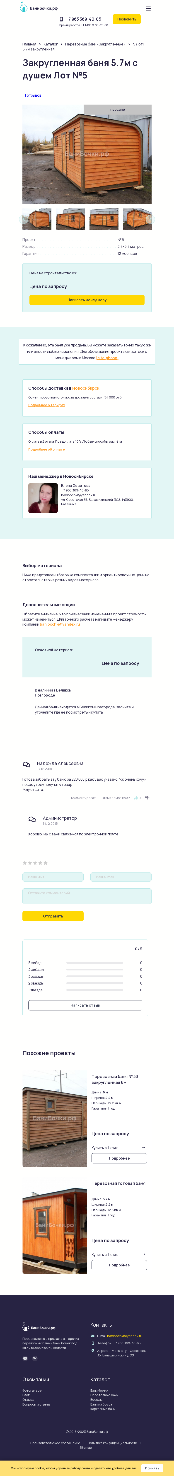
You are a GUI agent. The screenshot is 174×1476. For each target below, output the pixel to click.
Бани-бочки (99, 1390)
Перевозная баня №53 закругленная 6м (115, 1079)
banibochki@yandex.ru (60, 624)
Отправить (53, 916)
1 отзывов (33, 95)
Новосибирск (85, 388)
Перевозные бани (104, 1395)
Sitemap (86, 1447)
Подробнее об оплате (46, 449)
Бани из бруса (101, 1404)
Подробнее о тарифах (46, 405)
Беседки (97, 1399)
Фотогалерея (33, 1390)
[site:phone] (107, 357)
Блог (26, 1395)
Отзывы (28, 1399)
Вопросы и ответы (36, 1404)
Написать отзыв (85, 1005)
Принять (152, 1468)
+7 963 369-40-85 (83, 19)
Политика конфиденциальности (112, 1443)
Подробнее (119, 1158)
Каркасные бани (103, 1409)
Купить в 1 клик (105, 1147)
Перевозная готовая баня (118, 1183)
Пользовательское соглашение (55, 1443)
